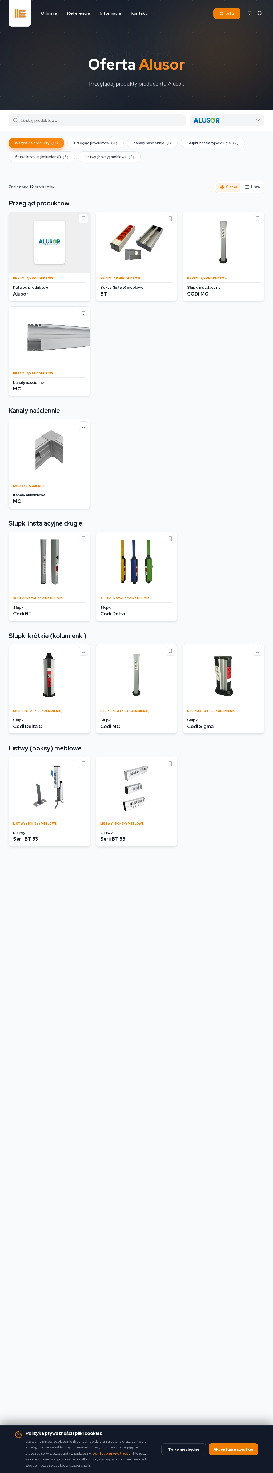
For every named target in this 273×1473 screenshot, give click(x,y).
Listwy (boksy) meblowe (109, 156)
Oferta (227, 13)
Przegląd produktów (95, 142)
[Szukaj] (259, 13)
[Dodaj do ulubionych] (83, 218)
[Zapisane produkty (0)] (249, 13)
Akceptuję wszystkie (233, 1449)
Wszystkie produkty (36, 142)
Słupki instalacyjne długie (212, 142)
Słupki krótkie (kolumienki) (41, 156)
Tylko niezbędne (183, 1449)
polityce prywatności (112, 1453)
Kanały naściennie (152, 142)
